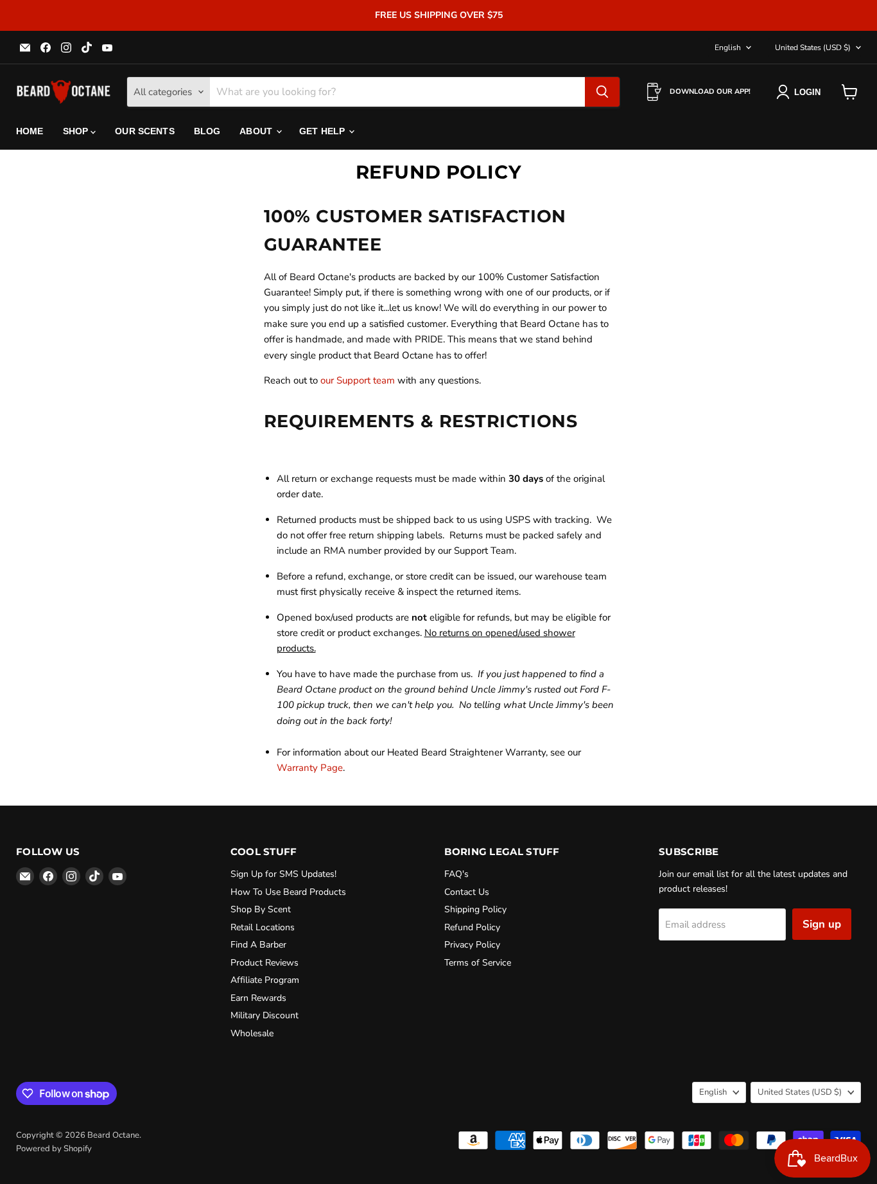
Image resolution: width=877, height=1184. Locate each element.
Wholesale (252, 1033)
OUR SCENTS (144, 131)
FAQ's (456, 874)
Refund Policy (472, 927)
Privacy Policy (472, 945)
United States (813, 47)
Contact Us (466, 892)
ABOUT (257, 131)
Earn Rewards (258, 998)
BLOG (207, 131)
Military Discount (264, 1015)
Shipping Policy (475, 909)
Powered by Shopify (54, 1148)
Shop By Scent (260, 909)
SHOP (77, 131)
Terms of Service (477, 963)
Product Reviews (264, 963)
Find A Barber (258, 945)
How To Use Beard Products (288, 892)
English (728, 47)
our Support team (357, 380)
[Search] (602, 92)
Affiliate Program (264, 980)
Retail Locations (262, 927)
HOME (30, 131)
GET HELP (323, 131)
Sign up (822, 924)
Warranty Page (310, 767)
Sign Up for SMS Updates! (283, 874)
